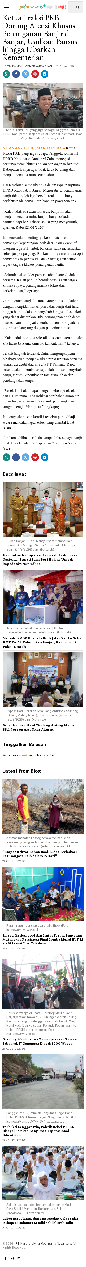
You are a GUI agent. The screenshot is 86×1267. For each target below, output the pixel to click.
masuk (23, 755)
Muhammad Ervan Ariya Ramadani (30, 66)
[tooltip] (6, 74)
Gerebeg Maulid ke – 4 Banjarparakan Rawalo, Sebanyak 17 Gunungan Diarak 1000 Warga (40, 1041)
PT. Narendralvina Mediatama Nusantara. (44, 1243)
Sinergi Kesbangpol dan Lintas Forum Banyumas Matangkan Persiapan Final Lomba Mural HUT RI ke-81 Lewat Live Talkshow (42, 939)
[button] (77, 7)
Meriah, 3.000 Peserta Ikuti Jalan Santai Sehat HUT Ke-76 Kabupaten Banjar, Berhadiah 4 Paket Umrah (43, 642)
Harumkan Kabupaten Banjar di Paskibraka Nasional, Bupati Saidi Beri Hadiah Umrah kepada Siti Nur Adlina (40, 559)
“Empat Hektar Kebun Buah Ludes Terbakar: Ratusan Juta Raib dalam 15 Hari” (39, 854)
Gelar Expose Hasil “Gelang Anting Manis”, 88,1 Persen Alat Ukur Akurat (40, 727)
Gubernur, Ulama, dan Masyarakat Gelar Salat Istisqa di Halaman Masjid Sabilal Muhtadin (40, 1221)
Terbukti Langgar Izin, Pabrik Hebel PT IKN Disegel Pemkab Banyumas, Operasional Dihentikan (38, 1131)
